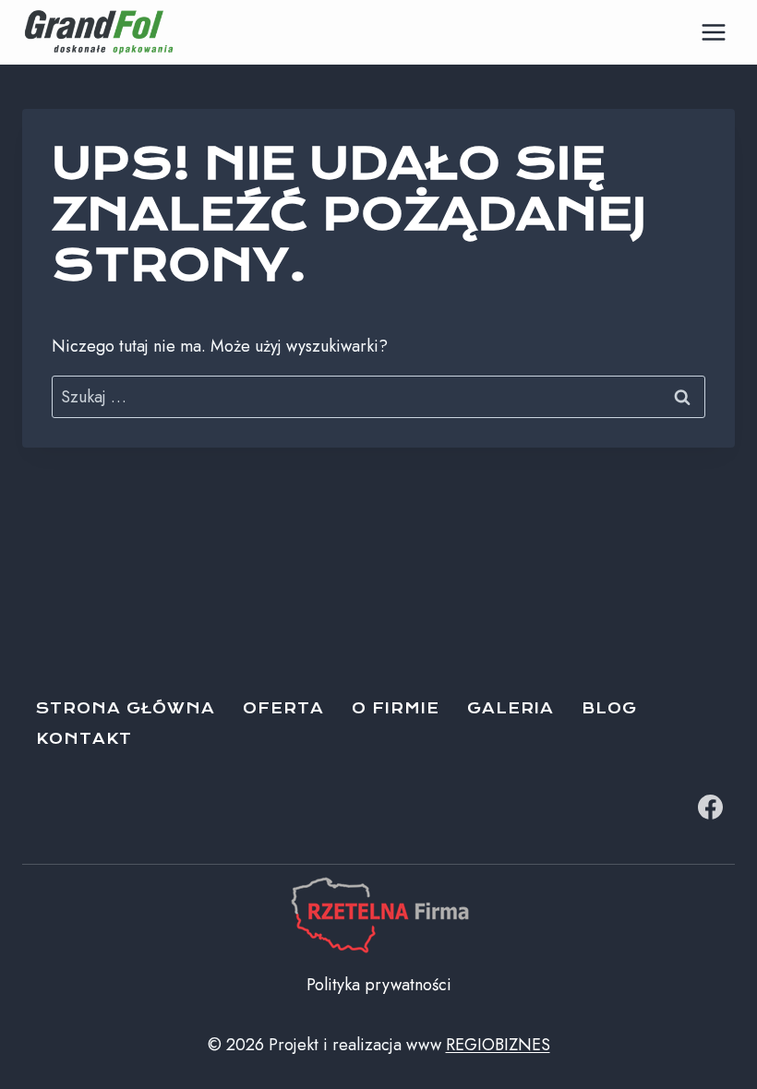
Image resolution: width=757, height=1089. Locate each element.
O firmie (395, 708)
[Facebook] (710, 807)
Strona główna (125, 708)
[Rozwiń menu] (713, 32)
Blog (609, 708)
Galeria (510, 708)
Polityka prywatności (378, 985)
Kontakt (84, 739)
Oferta (283, 708)
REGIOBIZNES (498, 1045)
